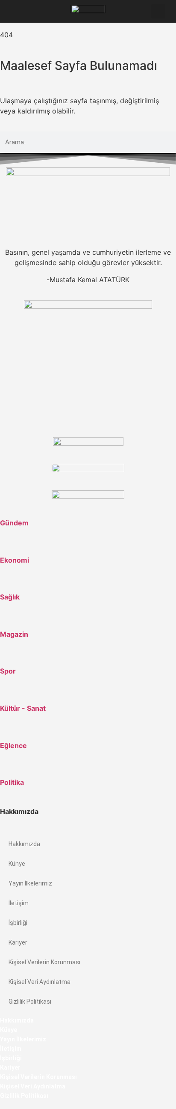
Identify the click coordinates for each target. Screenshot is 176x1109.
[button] (17, 11)
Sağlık (10, 597)
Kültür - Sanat (23, 708)
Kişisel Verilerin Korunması (44, 962)
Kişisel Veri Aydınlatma (39, 981)
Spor (8, 671)
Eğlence (13, 745)
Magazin (14, 634)
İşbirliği (18, 922)
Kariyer (18, 942)
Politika (12, 782)
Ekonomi (14, 560)
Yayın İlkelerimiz (30, 883)
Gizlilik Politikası (30, 1001)
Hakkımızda (24, 844)
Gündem (14, 523)
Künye (17, 863)
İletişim (19, 903)
